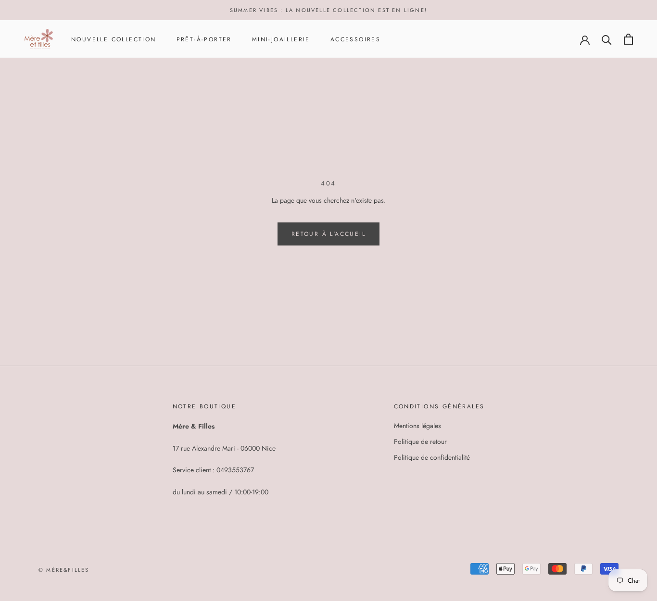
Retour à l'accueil (328, 234)
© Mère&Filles (63, 570)
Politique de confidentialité (432, 457)
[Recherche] (607, 39)
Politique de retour (420, 441)
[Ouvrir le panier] (628, 39)
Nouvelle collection (113, 39)
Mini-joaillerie (281, 39)
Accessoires (355, 39)
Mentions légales (417, 425)
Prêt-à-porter (204, 39)
